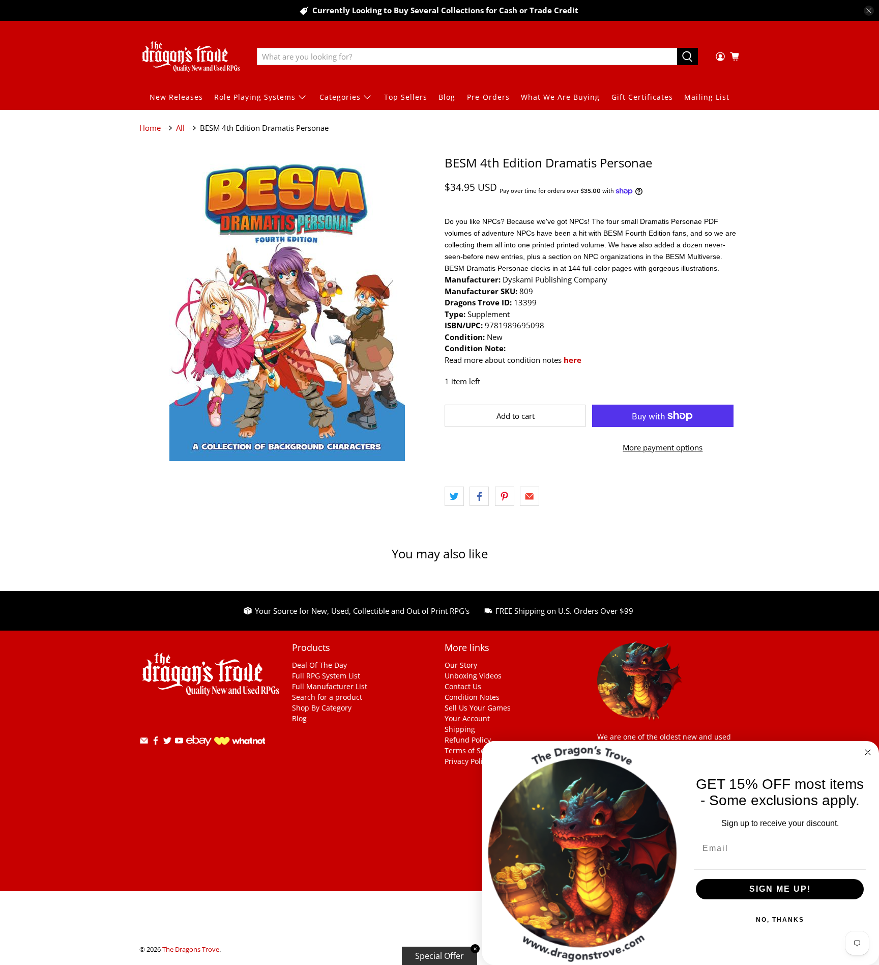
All (180, 128)
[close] (869, 11)
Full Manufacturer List (329, 686)
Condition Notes (472, 697)
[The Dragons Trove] (191, 56)
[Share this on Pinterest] (504, 496)
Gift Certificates (642, 97)
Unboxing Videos (473, 675)
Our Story (461, 665)
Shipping (460, 729)
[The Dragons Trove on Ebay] (199, 750)
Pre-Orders (488, 97)
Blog (446, 97)
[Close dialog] (868, 752)
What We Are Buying (560, 97)
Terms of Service (473, 750)
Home (150, 128)
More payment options (662, 447)
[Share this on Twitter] (454, 496)
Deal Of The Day (319, 665)
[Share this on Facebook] (479, 496)
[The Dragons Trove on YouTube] (179, 742)
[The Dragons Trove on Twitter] (167, 742)
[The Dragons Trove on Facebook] (155, 742)
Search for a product (327, 697)
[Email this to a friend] (529, 496)
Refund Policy (468, 740)
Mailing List (706, 97)
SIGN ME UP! (780, 889)
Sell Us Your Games (478, 708)
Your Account (467, 718)
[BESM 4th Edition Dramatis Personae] (286, 308)
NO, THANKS (780, 919)
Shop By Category (321, 708)
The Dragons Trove (190, 949)
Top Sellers (405, 97)
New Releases (176, 97)
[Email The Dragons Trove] (144, 742)
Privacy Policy (467, 761)
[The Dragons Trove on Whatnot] (239, 742)
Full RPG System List (326, 675)
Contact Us (463, 686)
